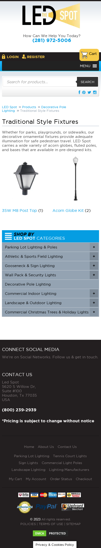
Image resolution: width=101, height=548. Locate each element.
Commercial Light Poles (62, 463)
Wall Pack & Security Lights (50, 275)
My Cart (15, 479)
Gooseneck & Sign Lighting (50, 266)
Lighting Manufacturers (69, 470)
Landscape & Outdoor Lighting (50, 303)
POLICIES (28, 524)
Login (13, 57)
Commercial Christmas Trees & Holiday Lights (50, 312)
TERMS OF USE (51, 524)
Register (36, 57)
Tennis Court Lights (70, 456)
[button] (85, 66)
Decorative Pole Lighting (28, 284)
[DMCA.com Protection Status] (50, 532)
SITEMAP (73, 524)
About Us (46, 447)
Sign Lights (28, 463)
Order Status (61, 479)
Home (29, 447)
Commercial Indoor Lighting (50, 293)
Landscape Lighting (28, 470)
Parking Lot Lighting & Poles (50, 247)
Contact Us (67, 447)
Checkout (84, 479)
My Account (36, 479)
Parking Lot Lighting (31, 456)
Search (87, 81)
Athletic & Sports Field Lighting (50, 256)
